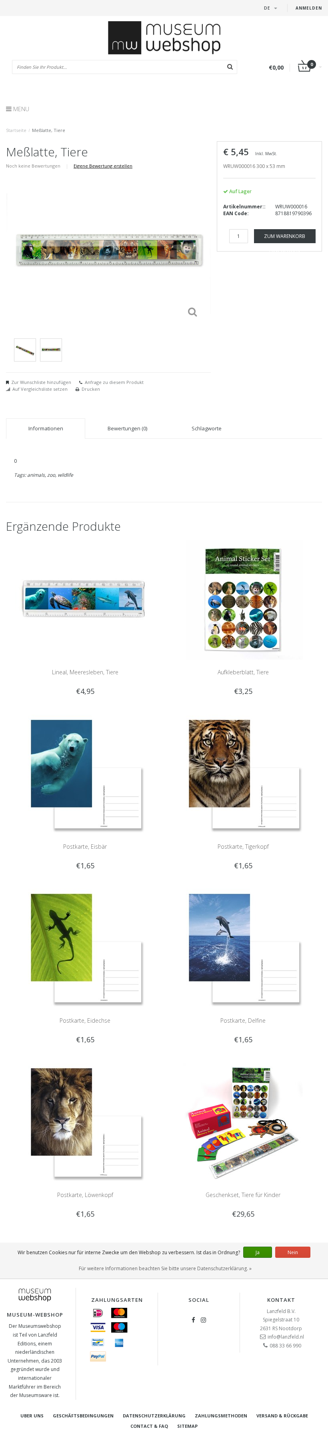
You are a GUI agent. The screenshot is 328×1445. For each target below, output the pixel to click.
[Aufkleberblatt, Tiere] (243, 599)
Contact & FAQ (149, 1426)
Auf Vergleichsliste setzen (40, 389)
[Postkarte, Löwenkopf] (85, 1122)
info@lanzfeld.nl (286, 1336)
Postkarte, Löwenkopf (85, 1195)
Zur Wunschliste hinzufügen (41, 382)
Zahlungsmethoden (221, 1416)
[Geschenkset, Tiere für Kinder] (243, 1122)
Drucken (91, 389)
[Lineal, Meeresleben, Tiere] (85, 599)
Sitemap (187, 1426)
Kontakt (281, 1299)
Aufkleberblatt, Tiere (243, 672)
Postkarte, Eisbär (85, 846)
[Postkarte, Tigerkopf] (243, 773)
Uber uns (32, 1416)
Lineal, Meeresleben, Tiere (85, 672)
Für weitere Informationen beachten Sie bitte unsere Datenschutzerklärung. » (165, 1268)
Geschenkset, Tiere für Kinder (243, 1195)
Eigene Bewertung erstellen (103, 166)
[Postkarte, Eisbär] (85, 773)
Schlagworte (207, 428)
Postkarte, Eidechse (85, 1020)
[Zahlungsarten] (98, 1313)
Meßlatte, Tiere (48, 130)
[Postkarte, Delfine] (243, 947)
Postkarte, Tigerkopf (243, 846)
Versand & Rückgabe (282, 1416)
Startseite (16, 130)
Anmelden (309, 8)
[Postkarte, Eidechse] (85, 947)
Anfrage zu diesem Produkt (114, 382)
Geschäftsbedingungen (83, 1416)
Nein (293, 1252)
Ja (258, 1252)
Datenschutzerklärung (154, 1416)
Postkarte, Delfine (243, 1020)
